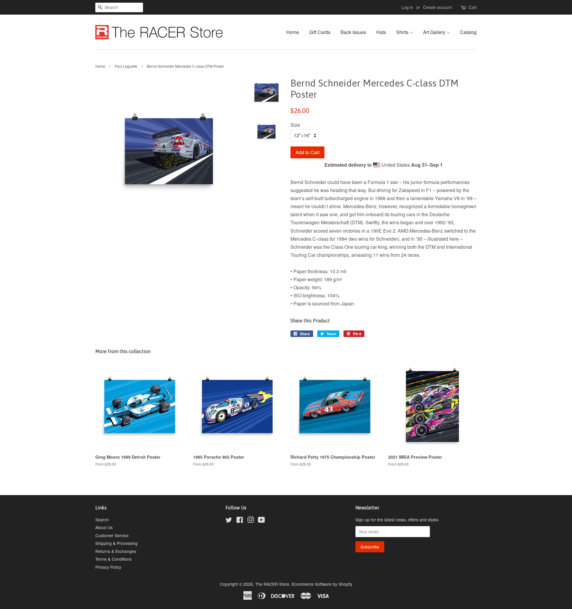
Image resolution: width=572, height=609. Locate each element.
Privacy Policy (108, 567)
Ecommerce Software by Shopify (322, 584)
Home (292, 32)
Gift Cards (319, 32)
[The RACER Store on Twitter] (229, 521)
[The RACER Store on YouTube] (261, 521)
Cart (473, 7)
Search (102, 520)
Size (295, 124)
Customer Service (112, 535)
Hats (381, 32)
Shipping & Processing (116, 543)
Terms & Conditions (113, 559)
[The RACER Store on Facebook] (239, 521)
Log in (407, 7)
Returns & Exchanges (115, 551)
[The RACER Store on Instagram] (250, 521)
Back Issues (353, 32)
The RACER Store (272, 584)
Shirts (403, 32)
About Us (104, 527)
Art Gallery (435, 32)
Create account (437, 7)
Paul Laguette (126, 66)
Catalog (468, 32)
